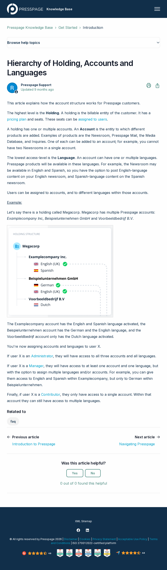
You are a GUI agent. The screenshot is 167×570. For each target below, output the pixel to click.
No (93, 473)
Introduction (93, 27)
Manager (36, 366)
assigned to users (92, 119)
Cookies (85, 539)
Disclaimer (70, 539)
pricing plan (16, 119)
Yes (75, 473)
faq (13, 421)
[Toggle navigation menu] (157, 9)
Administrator (42, 356)
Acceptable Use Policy (132, 539)
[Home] (25, 8)
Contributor (50, 394)
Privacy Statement (104, 539)
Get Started (67, 27)
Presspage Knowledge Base (30, 27)
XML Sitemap (83, 521)
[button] (83, 42)
